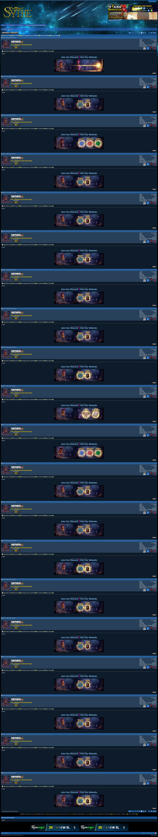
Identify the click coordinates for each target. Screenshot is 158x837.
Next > (154, 32)
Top (153, 833)
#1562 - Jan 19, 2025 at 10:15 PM (9, 76)
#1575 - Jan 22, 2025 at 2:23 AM (8, 579)
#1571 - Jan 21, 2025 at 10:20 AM (9, 424)
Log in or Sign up (152, 1)
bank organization (8, 29)
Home (150, 833)
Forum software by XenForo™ (11, 835)
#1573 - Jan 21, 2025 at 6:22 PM (8, 502)
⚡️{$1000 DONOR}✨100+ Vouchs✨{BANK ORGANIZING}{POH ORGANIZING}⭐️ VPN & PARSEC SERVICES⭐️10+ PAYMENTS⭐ (105, 814)
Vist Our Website (88, 57)
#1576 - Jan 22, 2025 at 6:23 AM (8, 618)
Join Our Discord (69, 57)
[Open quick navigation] (156, 25)
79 (141, 32)
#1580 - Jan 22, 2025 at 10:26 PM (9, 772)
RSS (155, 833)
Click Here (154, 44)
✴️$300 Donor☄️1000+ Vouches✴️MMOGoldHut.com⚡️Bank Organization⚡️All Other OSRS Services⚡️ (45, 814)
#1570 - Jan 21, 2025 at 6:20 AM (8, 385)
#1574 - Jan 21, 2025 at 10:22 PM (9, 540)
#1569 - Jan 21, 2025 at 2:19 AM (8, 347)
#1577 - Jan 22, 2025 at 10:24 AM (9, 656)
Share (154, 73)
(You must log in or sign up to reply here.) (10, 811)
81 (145, 32)
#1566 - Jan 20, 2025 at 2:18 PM (8, 231)
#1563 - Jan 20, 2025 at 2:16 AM (8, 115)
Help (148, 833)
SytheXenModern (5, 833)
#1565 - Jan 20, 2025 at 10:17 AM (9, 192)
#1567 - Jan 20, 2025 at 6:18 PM (8, 269)
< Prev (130, 32)
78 (139, 32)
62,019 (155, 40)
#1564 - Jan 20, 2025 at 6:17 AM (8, 153)
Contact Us (143, 833)
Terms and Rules (154, 835)
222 (151, 32)
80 (143, 32)
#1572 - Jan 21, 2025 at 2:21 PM (8, 463)
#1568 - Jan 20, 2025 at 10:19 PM (9, 308)
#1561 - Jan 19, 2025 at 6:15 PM (8, 37)
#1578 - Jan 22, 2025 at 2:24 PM (8, 695)
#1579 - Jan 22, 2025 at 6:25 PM (8, 734)
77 (137, 32)
